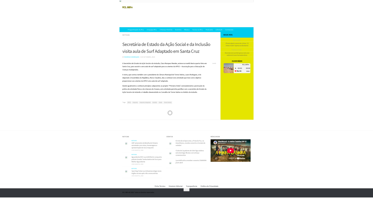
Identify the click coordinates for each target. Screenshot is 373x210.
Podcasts (209, 29)
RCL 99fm (127, 7)
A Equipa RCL (152, 29)
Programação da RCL (136, 29)
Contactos (229, 29)
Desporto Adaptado (145, 102)
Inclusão (155, 102)
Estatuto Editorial (175, 186)
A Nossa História (166, 29)
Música (186, 29)
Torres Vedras (167, 102)
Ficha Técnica (160, 186)
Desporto (135, 102)
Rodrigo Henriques (131, 57)
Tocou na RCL (197, 29)
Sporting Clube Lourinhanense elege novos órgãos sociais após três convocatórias (146, 172)
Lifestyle (219, 29)
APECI (129, 102)
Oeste (160, 102)
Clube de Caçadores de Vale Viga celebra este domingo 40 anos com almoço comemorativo (190, 153)
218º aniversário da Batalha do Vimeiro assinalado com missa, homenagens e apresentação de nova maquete (145, 145)
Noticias (126, 35)
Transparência (191, 186)
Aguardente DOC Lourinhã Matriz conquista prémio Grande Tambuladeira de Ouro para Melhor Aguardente (147, 159)
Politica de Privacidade (209, 186)
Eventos (178, 29)
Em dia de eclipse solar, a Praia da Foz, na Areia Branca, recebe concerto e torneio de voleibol (190, 143)
